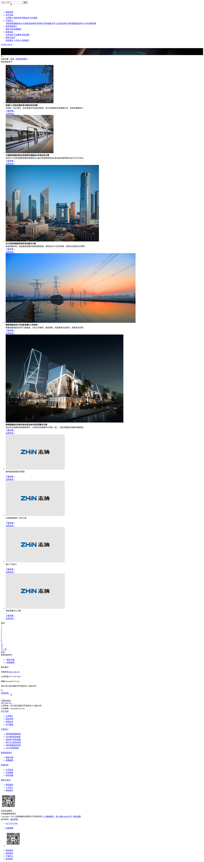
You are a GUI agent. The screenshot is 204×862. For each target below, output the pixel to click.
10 (2, 644)
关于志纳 (9, 15)
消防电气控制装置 (43, 23)
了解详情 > (10, 111)
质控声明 (17, 18)
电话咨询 (9, 853)
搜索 (25, 2)
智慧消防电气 (11, 26)
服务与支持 (10, 38)
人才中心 (17, 40)
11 (2, 647)
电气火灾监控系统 (59, 23)
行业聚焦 (17, 35)
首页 (12, 59)
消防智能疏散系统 (13, 23)
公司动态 (9, 35)
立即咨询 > (10, 114)
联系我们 (25, 40)
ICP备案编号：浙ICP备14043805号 (57, 817)
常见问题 (25, 35)
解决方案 (9, 29)
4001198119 (7, 45)
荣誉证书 (25, 18)
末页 (3, 652)
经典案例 (17, 29)
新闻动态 (9, 32)
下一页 (4, 649)
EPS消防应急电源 (28, 23)
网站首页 (9, 12)
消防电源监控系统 (75, 23)
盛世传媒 (14, 819)
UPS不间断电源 (89, 23)
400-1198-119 (14, 672)
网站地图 (77, 817)
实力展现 (33, 18)
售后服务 (9, 40)
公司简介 (9, 18)
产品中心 (9, 21)
